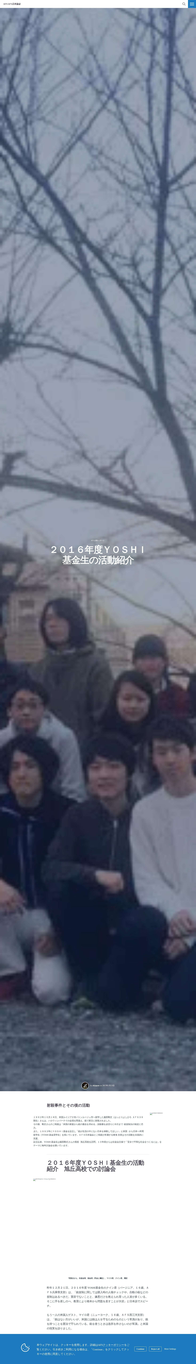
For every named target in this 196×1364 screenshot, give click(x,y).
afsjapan (96, 1086)
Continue (140, 1349)
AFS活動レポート (97, 540)
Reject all (155, 1349)
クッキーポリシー (113, 1344)
